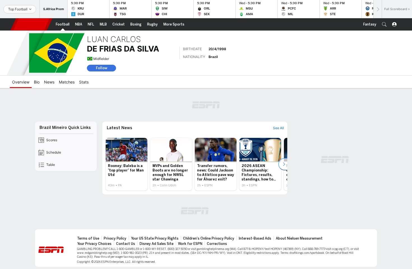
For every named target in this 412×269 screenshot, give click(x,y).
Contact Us (125, 244)
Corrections (217, 244)
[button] (384, 24)
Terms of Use (88, 238)
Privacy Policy (115, 238)
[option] (126, 164)
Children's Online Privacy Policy (208, 238)
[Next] (377, 9)
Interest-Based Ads (255, 238)
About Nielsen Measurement (299, 238)
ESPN (31, 24)
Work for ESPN (190, 244)
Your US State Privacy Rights (155, 238)
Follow (101, 68)
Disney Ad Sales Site (156, 244)
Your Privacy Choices (94, 244)
